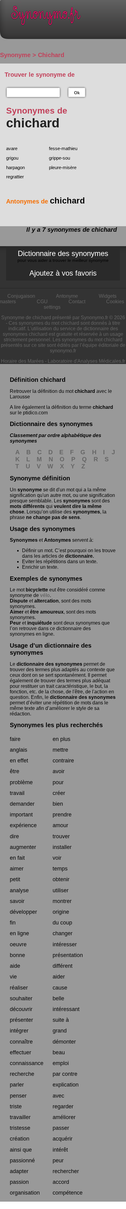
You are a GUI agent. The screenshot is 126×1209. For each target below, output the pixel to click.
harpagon (15, 167)
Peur (15, 623)
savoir (17, 901)
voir (57, 858)
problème (21, 782)
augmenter (23, 847)
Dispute (19, 600)
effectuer (20, 1052)
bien (58, 804)
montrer (62, 901)
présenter (21, 1020)
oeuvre (18, 944)
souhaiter (21, 998)
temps (60, 869)
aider (59, 977)
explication (66, 1085)
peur (58, 1160)
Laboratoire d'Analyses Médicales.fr (86, 361)
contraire (63, 761)
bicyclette (37, 589)
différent (62, 966)
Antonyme (67, 296)
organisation (25, 1193)
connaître (21, 1042)
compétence (68, 1193)
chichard (85, 391)
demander (22, 804)
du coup (62, 923)
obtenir (61, 879)
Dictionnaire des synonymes (63, 256)
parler (17, 1085)
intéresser (65, 944)
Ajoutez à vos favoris (63, 273)
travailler (20, 1117)
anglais (18, 750)
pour (58, 782)
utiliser (61, 890)
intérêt (60, 1150)
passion (19, 1182)
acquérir (62, 1139)
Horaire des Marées (22, 361)
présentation (68, 955)
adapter (19, 1171)
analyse (19, 890)
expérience (23, 825)
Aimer (17, 611)
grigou (12, 158)
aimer (17, 869)
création (19, 1139)
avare (11, 148)
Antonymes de (45, 201)
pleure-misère (62, 167)
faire (15, 739)
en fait (17, 858)
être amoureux (47, 611)
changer (62, 933)
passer (61, 1128)
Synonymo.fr (67, 17)
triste (16, 1106)
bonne (17, 955)
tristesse (20, 1128)
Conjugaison (21, 296)
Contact (77, 301)
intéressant (66, 1009)
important (21, 815)
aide (15, 966)
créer (59, 793)
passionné (22, 1160)
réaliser (19, 988)
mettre (60, 750)
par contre (65, 1074)
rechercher (66, 1171)
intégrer (19, 1031)
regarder (63, 1106)
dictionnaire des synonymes (49, 664)
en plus (61, 739)
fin (13, 923)
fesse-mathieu (63, 148)
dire (14, 836)
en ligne (19, 933)
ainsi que (21, 1150)
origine (61, 912)
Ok (77, 92)
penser (18, 1096)
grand (60, 1031)
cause (60, 988)
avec (58, 1096)
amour (60, 825)
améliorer (64, 1117)
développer (23, 912)
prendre (62, 815)
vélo (45, 595)
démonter (64, 1042)
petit (15, 879)
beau (59, 1052)
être (14, 771)
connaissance (26, 1063)
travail (17, 793)
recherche (22, 1074)
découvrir (21, 1009)
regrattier (15, 176)
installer (62, 847)
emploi (61, 1063)
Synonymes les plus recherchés (56, 725)
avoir (59, 771)
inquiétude (39, 623)
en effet (19, 761)
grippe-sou (59, 158)
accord (61, 1182)
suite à (61, 1020)
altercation (46, 600)
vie (13, 977)
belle (58, 998)
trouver (61, 836)
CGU (42, 301)
